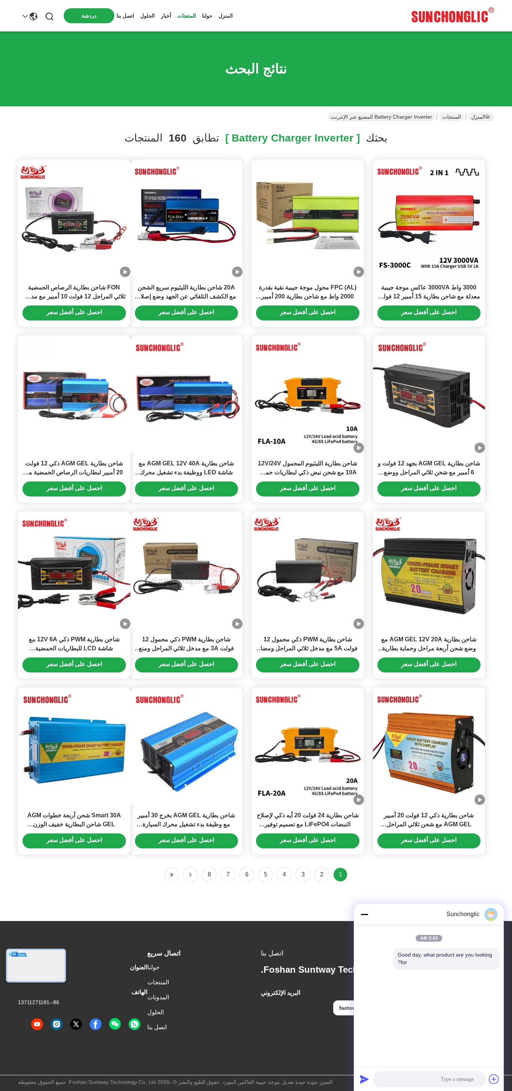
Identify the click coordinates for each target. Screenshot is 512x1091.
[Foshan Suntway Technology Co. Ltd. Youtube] (37, 1024)
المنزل (226, 16)
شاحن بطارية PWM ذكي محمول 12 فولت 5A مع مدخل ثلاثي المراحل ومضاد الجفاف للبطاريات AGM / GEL (308, 648)
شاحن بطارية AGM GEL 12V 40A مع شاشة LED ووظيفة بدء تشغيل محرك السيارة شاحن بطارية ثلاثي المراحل (186, 472)
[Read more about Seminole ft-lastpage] (171, 874)
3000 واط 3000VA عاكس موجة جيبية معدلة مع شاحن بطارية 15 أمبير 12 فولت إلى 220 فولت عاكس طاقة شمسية (429, 296)
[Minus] (364, 914)
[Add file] (494, 1079)
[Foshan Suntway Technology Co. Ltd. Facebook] (95, 1024)
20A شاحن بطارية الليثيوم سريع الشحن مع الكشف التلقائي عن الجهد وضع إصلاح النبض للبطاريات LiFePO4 (186, 296)
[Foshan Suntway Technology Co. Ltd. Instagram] (56, 1024)
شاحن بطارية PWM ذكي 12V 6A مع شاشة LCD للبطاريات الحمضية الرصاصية (74, 648)
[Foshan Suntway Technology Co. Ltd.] (453, 15)
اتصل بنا (125, 16)
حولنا (207, 16)
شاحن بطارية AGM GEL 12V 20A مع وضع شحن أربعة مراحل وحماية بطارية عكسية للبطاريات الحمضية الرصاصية (428, 648)
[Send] (364, 1079)
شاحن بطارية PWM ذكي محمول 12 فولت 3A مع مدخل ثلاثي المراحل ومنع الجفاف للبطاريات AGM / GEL (186, 648)
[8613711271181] (134, 1024)
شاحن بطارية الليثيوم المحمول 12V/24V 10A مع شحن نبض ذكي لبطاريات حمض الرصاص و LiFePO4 (307, 472)
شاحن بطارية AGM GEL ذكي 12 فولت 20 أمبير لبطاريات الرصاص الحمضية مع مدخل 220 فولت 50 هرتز (74, 472)
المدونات (158, 997)
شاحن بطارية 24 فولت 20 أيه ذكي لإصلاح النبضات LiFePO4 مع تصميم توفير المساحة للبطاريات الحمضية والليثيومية (308, 824)
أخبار (166, 16)
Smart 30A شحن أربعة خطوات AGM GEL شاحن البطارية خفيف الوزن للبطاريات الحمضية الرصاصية (74, 824)
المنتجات (186, 16)
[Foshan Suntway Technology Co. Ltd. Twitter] (76, 1024)
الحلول (147, 16)
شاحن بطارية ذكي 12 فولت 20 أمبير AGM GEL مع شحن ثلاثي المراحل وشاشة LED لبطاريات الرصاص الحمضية (429, 824)
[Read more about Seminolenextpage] (190, 874)
